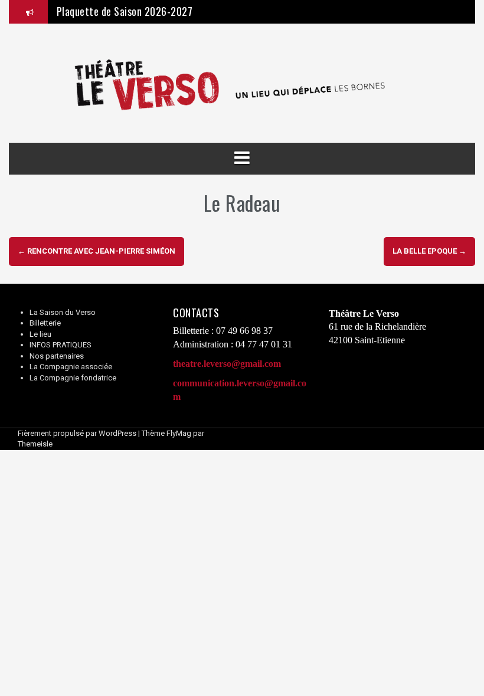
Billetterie (45, 323)
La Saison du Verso (63, 312)
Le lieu (40, 334)
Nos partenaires (57, 356)
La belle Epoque (429, 251)
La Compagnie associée (71, 366)
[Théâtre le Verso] (242, 82)
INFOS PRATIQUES (60, 344)
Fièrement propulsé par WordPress (77, 433)
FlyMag (178, 433)
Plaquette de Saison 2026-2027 (125, 11)
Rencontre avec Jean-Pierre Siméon (96, 251)
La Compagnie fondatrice (73, 377)
